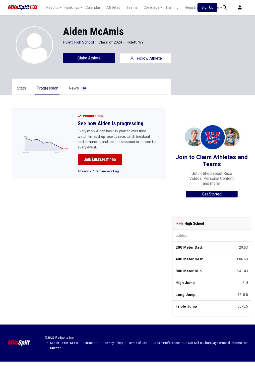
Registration (195, 7)
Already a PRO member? (100, 171)
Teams (132, 7)
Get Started (212, 194)
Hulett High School (78, 42)
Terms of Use (137, 343)
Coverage (151, 7)
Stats (21, 88)
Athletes (113, 7)
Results (52, 7)
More (215, 7)
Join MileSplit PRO (100, 160)
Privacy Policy (113, 343)
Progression (47, 88)
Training (172, 7)
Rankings (71, 7)
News (77, 88)
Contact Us (90, 343)
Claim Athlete (89, 58)
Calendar (93, 7)
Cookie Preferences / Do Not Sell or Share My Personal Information (200, 343)
